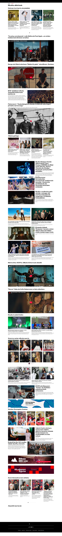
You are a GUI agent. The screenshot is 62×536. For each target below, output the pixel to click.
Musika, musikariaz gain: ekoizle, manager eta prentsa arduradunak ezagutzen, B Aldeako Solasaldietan (44, 195)
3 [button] (32, 363)
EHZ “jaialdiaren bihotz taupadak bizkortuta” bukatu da (16, 92)
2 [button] (30, 363)
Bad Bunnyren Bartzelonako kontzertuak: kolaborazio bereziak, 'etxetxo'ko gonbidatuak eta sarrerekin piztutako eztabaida (44, 182)
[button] (54, 15)
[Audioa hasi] (31, 121)
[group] (12, 418)
